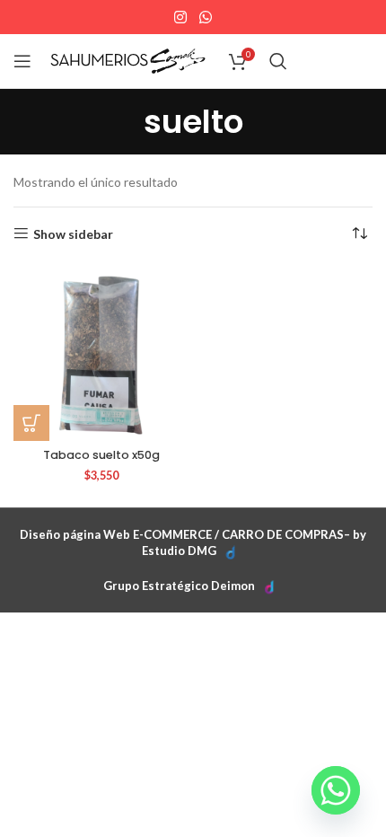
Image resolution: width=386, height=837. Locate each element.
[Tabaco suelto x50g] (101, 353)
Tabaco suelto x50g (101, 455)
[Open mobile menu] (22, 61)
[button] (31, 423)
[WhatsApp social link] (205, 17)
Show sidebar (73, 233)
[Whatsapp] (335, 790)
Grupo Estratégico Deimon (179, 585)
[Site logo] (127, 59)
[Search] (278, 61)
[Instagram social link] (181, 17)
